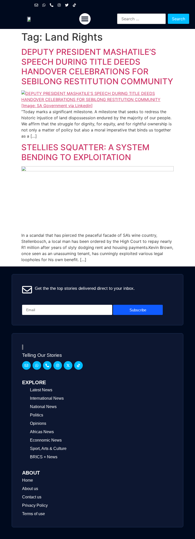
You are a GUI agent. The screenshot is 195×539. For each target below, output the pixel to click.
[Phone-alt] (51, 5)
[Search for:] (141, 18)
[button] (85, 19)
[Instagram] (59, 5)
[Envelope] (36, 5)
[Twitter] (66, 5)
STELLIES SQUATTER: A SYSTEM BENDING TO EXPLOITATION (85, 152)
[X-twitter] (68, 365)
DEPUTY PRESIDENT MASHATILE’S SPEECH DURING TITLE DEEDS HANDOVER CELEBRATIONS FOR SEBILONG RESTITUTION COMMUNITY (97, 66)
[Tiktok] (74, 5)
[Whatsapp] (43, 5)
